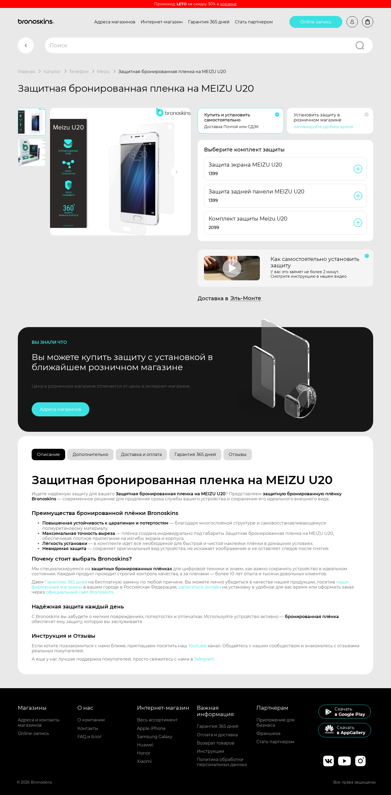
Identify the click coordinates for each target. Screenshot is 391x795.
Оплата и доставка (217, 734)
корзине (228, 4)
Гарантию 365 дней (66, 582)
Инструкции (210, 751)
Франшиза (268, 733)
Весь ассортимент (157, 719)
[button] (176, 171)
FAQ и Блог (89, 736)
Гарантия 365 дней (209, 21)
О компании (91, 719)
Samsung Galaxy (154, 736)
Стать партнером (254, 21)
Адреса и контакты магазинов (39, 722)
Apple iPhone (151, 728)
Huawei (145, 744)
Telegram (204, 659)
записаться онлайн (199, 587)
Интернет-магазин (162, 21)
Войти (352, 21)
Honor (143, 753)
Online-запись (315, 21)
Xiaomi (144, 761)
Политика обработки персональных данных (222, 762)
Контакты (87, 728)
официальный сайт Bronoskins (80, 592)
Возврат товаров (215, 743)
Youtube (197, 645)
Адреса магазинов (114, 21)
